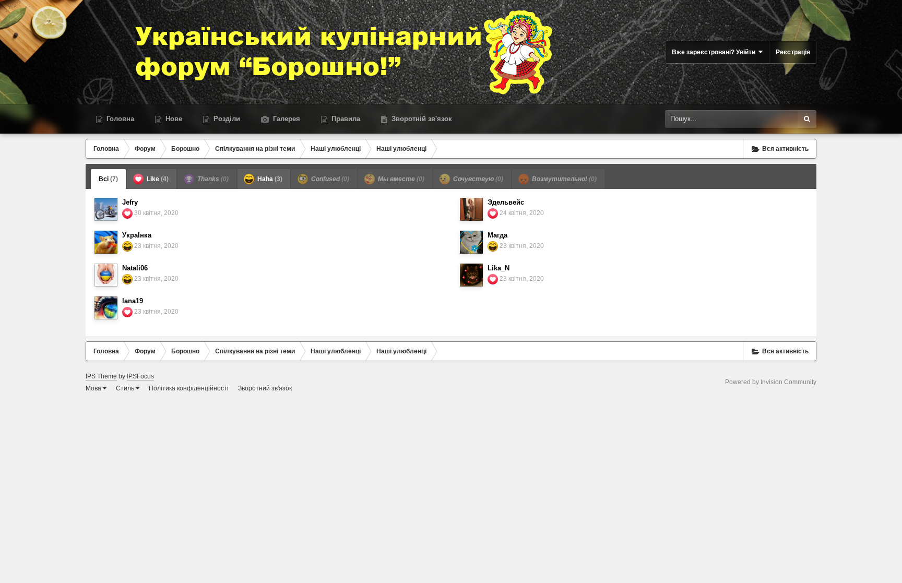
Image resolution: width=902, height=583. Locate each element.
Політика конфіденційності (189, 388)
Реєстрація (793, 52)
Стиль (126, 388)
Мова (94, 388)
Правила (344, 119)
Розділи (225, 119)
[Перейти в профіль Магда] (471, 242)
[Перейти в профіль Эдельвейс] (471, 209)
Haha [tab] (269, 179)
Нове (172, 119)
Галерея (285, 119)
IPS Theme (101, 376)
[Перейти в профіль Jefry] (105, 209)
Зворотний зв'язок (265, 388)
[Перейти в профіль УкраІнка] (105, 242)
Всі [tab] (108, 179)
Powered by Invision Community (770, 382)
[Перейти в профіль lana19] (105, 307)
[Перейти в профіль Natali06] (105, 275)
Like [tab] (157, 179)
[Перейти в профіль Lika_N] (471, 275)
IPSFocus (140, 376)
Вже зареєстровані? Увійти (715, 52)
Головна (119, 119)
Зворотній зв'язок (420, 119)
